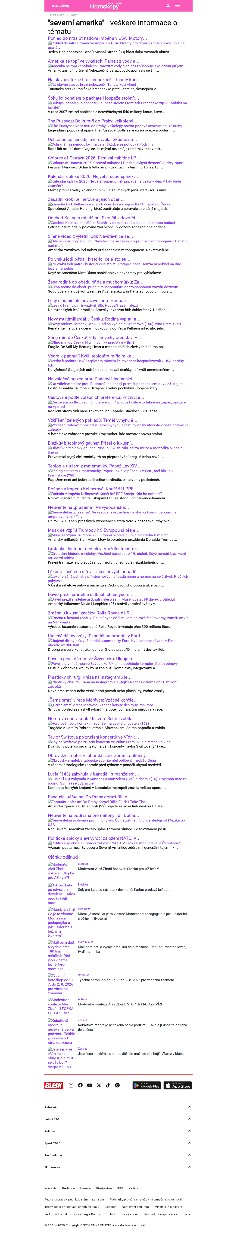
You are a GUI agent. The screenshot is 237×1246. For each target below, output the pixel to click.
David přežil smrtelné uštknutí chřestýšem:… (91, 594)
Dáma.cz (83, 975)
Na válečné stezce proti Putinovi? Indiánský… (92, 379)
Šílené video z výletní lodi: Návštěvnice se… (90, 236)
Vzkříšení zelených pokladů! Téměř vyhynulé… (92, 420)
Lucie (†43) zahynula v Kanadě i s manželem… (93, 774)
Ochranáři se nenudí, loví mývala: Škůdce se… (92, 139)
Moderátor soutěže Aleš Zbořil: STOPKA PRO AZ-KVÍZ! (120, 1004)
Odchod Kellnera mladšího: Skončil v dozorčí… (94, 217)
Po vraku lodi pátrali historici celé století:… (90, 259)
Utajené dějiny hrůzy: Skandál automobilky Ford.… (97, 635)
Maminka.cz (85, 942)
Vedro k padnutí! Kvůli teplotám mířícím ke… (92, 356)
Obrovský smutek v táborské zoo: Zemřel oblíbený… (99, 755)
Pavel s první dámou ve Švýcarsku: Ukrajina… (92, 658)
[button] (147, 1085)
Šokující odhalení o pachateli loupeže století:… (93, 98)
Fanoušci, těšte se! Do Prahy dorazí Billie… (89, 797)
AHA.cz (82, 999)
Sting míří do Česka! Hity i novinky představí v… (94, 337)
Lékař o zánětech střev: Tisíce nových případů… (94, 571)
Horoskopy (57, 14)
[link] (71, 1085)
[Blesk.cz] (53, 1085)
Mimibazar (84, 908)
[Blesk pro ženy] (67, 6)
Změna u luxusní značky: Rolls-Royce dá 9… (91, 613)
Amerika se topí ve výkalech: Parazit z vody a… (94, 61)
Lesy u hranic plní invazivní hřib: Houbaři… (89, 300)
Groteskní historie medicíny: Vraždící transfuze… (95, 548)
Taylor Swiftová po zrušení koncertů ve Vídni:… (93, 737)
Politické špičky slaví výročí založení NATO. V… (94, 838)
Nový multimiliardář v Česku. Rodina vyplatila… (94, 319)
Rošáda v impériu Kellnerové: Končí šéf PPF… (93, 489)
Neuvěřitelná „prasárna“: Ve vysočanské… (88, 507)
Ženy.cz (82, 1020)
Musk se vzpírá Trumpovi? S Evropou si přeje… (94, 530)
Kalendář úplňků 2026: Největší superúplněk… (93, 176)
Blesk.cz (83, 863)
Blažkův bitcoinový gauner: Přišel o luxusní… (91, 443)
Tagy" (74, 14)
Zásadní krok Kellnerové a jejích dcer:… (86, 199)
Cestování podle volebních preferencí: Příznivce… (96, 397)
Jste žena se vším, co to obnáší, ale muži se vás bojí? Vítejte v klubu (131, 1054)
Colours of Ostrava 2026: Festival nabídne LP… (94, 158)
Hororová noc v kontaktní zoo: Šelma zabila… (92, 718)
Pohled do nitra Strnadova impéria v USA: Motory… (97, 38)
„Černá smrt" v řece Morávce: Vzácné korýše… (93, 700)
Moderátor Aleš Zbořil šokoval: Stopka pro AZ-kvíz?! (118, 869)
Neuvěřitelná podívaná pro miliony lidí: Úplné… (93, 815)
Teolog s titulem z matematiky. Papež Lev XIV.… (95, 466)
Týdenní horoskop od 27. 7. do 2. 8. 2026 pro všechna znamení (126, 980)
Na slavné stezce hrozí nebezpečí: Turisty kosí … (95, 79)
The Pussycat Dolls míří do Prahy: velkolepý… (92, 121)
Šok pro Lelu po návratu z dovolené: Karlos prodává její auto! (125, 890)
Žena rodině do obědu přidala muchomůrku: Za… (95, 282)
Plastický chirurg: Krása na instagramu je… (90, 677)
